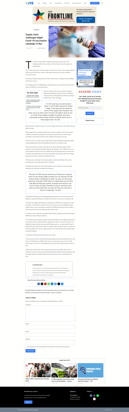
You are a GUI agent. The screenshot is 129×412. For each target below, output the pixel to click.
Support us (28, 402)
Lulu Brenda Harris (41, 48)
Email (27, 331)
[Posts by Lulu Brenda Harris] (29, 267)
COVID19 (36, 30)
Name (27, 324)
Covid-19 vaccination (48, 290)
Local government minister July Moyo (40, 292)
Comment (28, 304)
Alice (51, 3)
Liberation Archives (76, 3)
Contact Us (73, 391)
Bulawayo (39, 290)
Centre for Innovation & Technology (31, 409)
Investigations (58, 3)
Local (38, 3)
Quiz (85, 3)
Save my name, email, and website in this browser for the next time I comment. (48, 347)
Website (28, 339)
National (45, 3)
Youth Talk (66, 3)
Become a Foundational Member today (85, 20)
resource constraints (56, 292)
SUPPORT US (95, 3)
